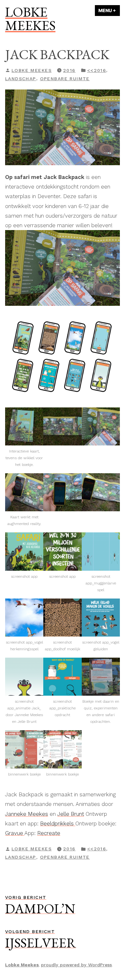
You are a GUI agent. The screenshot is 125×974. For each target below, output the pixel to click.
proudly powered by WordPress (76, 964)
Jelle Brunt (70, 814)
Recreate (48, 833)
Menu (109, 10)
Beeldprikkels (57, 823)
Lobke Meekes (30, 18)
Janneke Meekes (26, 814)
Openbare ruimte (65, 78)
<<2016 (96, 70)
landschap (20, 78)
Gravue (14, 833)
